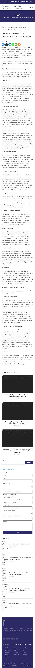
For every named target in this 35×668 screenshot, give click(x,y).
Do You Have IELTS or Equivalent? (11, 516)
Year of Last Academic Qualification (12, 499)
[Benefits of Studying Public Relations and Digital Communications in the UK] (5, 590)
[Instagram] (9, 638)
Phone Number (7, 489)
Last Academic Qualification (10, 494)
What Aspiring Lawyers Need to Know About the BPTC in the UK (17, 423)
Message (5, 521)
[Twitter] (4, 638)
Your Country (6, 483)
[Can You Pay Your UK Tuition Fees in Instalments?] (5, 546)
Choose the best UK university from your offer (23, 17)
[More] (19, 44)
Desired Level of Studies (9, 510)
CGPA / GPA (6, 505)
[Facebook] (3, 44)
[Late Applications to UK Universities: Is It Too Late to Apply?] (5, 559)
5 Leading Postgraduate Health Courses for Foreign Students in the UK (17, 395)
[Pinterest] (14, 638)
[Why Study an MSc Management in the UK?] (5, 605)
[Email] (16, 44)
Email (4, 478)
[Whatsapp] (12, 44)
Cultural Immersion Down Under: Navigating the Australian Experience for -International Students (17, 451)
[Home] (2, 17)
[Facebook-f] (7, 638)
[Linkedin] (9, 44)
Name (4, 472)
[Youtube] (12, 638)
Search (4, 460)
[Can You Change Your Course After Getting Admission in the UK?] (5, 574)
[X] (6, 44)
